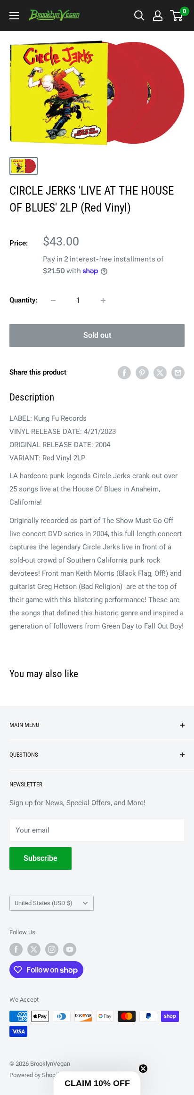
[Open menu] (14, 15)
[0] (177, 15)
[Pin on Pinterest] (142, 372)
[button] (97, 1083)
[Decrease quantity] (53, 301)
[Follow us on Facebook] (16, 949)
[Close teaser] (143, 1068)
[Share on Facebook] (124, 372)
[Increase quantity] (103, 301)
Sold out (97, 335)
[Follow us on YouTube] (69, 949)
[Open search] (139, 15)
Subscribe (40, 858)
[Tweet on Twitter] (160, 372)
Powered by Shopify (35, 1075)
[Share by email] (178, 372)
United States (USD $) (44, 903)
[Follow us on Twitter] (33, 949)
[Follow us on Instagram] (51, 949)
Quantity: (23, 300)
